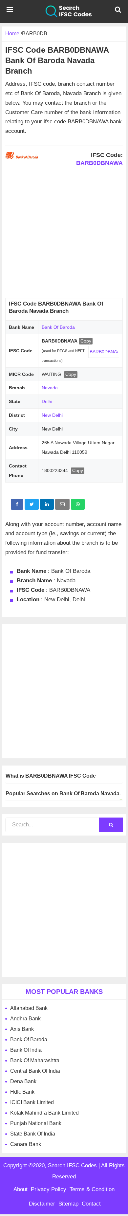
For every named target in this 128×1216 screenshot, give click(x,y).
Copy (85, 341)
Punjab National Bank (35, 1123)
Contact (91, 1204)
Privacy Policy (48, 1189)
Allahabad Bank (29, 1008)
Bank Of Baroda (58, 327)
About (20, 1189)
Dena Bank (23, 1081)
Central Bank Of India (35, 1071)
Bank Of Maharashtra (34, 1060)
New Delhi (52, 415)
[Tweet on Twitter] (32, 504)
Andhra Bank (25, 1018)
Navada (50, 387)
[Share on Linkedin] (47, 504)
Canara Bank (25, 1144)
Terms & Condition (92, 1189)
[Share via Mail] (62, 504)
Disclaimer (42, 1204)
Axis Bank (22, 1029)
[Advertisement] (64, 234)
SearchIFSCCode (64, 11)
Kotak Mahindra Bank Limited (44, 1113)
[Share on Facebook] (17, 504)
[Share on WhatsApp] (78, 504)
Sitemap (68, 1204)
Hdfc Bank (22, 1092)
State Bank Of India (32, 1134)
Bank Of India (26, 1050)
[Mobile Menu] (10, 11)
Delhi (47, 401)
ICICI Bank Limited (32, 1102)
